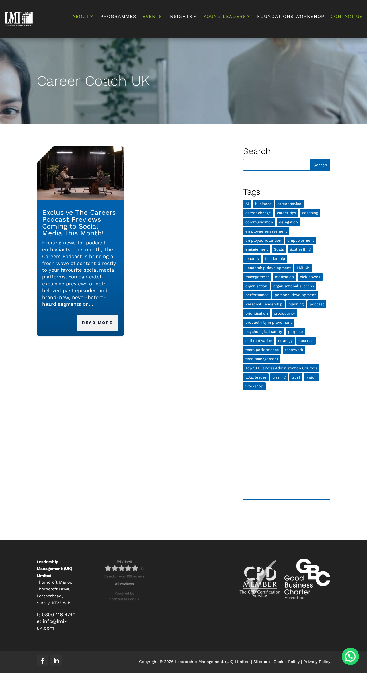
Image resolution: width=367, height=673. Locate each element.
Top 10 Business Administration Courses (281, 368)
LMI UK (303, 268)
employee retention (263, 240)
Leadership (275, 258)
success (306, 340)
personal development (295, 295)
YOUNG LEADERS (225, 16)
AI (247, 204)
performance (257, 295)
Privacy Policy (316, 661)
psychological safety (263, 331)
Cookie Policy (287, 661)
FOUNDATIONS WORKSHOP (290, 17)
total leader (255, 377)
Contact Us (347, 17)
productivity (284, 313)
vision (311, 377)
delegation (288, 222)
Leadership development (268, 268)
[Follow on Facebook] (42, 660)
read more (97, 322)
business (263, 204)
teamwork (294, 350)
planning (296, 304)
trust (296, 377)
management (257, 277)
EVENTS (152, 17)
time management (261, 359)
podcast (317, 304)
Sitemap (261, 661)
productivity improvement (268, 322)
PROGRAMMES (118, 17)
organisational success (293, 286)
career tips (286, 213)
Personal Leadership (263, 304)
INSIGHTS (180, 16)
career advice (289, 204)
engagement (256, 249)
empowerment (300, 240)
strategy (285, 340)
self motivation (258, 340)
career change (258, 213)
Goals (279, 249)
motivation (284, 277)
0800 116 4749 (58, 614)
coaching (310, 213)
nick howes (310, 277)
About (80, 16)
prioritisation (256, 313)
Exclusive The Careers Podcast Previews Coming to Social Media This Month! (79, 222)
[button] (350, 656)
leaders (252, 258)
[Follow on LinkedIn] (56, 660)
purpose (295, 331)
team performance (262, 350)
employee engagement (266, 231)
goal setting (300, 249)
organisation (256, 286)
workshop (254, 386)
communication (259, 222)
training (279, 377)
